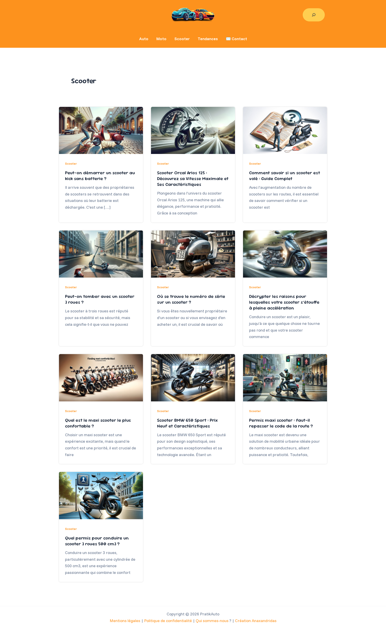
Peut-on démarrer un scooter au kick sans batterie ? (100, 175)
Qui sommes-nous (212, 620)
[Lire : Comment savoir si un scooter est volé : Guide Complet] (285, 130)
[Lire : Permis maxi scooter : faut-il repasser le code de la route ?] (285, 377)
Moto (161, 38)
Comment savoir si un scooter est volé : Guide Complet (284, 175)
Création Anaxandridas (256, 620)
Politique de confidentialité (168, 620)
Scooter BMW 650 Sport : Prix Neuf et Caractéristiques (187, 423)
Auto (143, 38)
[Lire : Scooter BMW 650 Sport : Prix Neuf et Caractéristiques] (193, 377)
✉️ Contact (236, 38)
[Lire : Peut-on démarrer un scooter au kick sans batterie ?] (101, 130)
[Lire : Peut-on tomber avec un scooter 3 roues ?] (101, 253)
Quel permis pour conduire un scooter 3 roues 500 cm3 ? (97, 541)
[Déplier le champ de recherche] (314, 14)
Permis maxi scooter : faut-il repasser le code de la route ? (281, 423)
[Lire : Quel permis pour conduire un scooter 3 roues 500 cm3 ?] (101, 495)
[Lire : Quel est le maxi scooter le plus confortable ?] (101, 377)
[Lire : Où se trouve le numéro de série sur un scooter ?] (193, 253)
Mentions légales (125, 620)
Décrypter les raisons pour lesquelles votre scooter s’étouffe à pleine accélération (284, 302)
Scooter (182, 38)
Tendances (208, 38)
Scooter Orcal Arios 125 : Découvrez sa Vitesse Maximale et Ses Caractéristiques (193, 178)
